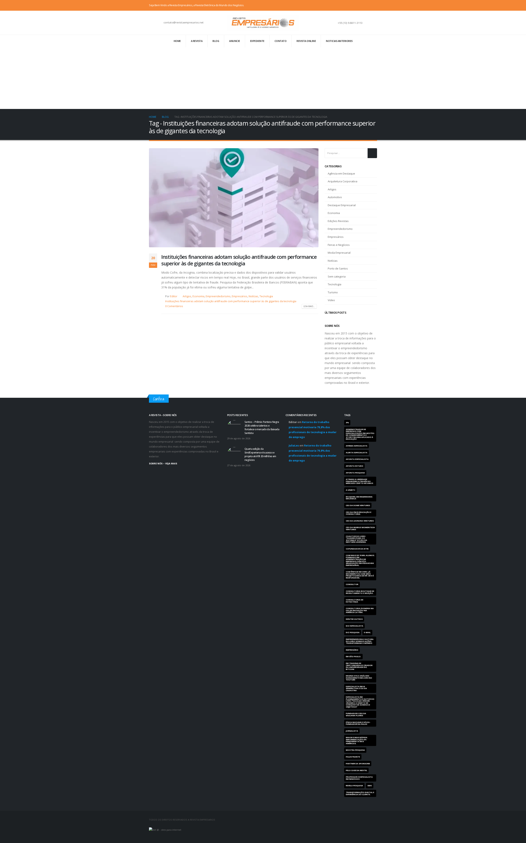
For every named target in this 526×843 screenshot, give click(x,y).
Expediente (257, 41)
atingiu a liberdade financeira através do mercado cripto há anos (359, 481)
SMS (369, 785)
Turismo (333, 292)
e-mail (367, 632)
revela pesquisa (354, 785)
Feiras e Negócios (339, 245)
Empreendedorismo (218, 296)
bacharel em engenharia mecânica (359, 497)
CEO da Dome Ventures (358, 505)
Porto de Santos (338, 268)
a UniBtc (350, 490)
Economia (198, 296)
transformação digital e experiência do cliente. (360, 793)
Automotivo (335, 197)
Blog (215, 41)
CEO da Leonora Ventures (360, 520)
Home (177, 41)
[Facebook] (360, 5)
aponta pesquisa (355, 472)
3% (347, 422)
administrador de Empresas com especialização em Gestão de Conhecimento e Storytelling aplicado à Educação (360, 434)
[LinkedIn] (374, 5)
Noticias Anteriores (339, 41)
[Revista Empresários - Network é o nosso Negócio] (263, 23)
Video (331, 300)
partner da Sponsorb (358, 763)
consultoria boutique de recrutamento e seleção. (360, 592)
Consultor (352, 584)
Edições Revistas (338, 221)
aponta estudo (354, 466)
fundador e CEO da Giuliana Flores (356, 714)
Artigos (187, 296)
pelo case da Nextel (356, 770)
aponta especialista (357, 459)
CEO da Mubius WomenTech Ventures (360, 528)
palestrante (353, 756)
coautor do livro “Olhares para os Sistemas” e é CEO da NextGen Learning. (356, 539)
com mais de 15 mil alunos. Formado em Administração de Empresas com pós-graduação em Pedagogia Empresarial (360, 560)
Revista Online (306, 41)
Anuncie (234, 41)
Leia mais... (309, 306)
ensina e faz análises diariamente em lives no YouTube (359, 677)
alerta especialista (356, 452)
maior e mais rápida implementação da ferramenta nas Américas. (356, 740)
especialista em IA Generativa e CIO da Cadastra (356, 688)
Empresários (239, 296)
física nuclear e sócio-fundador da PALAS (358, 723)
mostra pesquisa (355, 750)
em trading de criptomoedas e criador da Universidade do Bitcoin (359, 666)
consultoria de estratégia (354, 600)
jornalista (352, 731)
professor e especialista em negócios (359, 778)
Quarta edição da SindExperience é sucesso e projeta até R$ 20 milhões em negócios (260, 454)
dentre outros (354, 619)
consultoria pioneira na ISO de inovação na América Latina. (360, 610)
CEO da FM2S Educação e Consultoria (358, 513)
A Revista (197, 41)
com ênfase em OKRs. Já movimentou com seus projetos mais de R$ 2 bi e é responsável (360, 574)
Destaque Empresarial (342, 205)
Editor (173, 296)
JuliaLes (294, 445)
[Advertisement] (263, 78)
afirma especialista (356, 445)
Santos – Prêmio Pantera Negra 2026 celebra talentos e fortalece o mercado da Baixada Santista (262, 427)
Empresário (352, 650)
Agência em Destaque (341, 173)
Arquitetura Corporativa (342, 181)
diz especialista (354, 625)
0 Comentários (174, 306)
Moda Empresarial (339, 252)
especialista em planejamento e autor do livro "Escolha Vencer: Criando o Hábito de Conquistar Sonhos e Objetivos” (360, 702)
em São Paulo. (353, 656)
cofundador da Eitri (357, 548)
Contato (281, 41)
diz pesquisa (353, 632)
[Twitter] (367, 5)
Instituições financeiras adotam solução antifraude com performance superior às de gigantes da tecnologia (239, 260)
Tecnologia (266, 296)
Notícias (253, 296)
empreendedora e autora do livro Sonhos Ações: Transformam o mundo (360, 641)
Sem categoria (337, 276)
